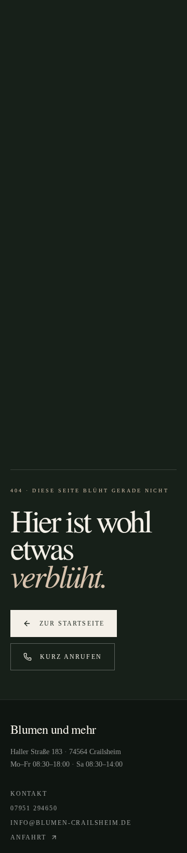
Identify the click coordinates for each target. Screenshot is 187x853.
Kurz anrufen (71, 656)
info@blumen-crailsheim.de (70, 822)
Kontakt (28, 793)
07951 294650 (34, 808)
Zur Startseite (71, 623)
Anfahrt (28, 837)
